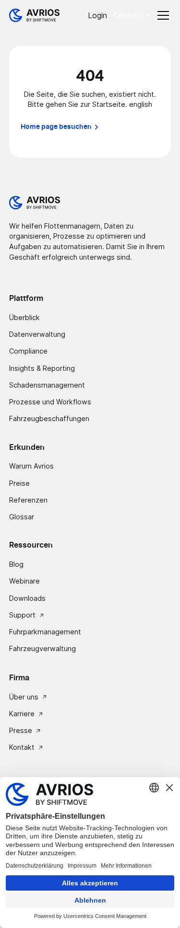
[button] (132, 15)
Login (97, 15)
